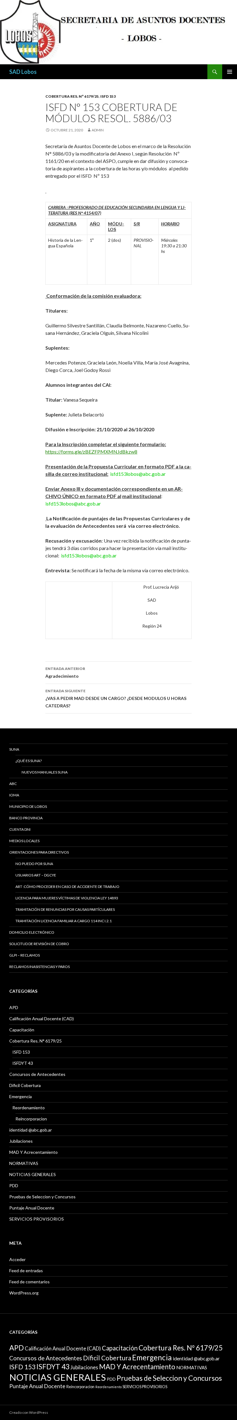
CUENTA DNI (20, 829)
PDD (13, 1185)
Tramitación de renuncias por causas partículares (65, 909)
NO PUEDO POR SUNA (34, 863)
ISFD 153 (108, 96)
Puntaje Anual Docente (31, 1207)
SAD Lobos (23, 71)
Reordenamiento (28, 1107)
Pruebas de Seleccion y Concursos (42, 1196)
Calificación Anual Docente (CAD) (41, 1018)
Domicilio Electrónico (31, 932)
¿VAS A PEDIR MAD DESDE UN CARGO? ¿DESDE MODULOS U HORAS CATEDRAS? (115, 698)
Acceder (17, 1259)
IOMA (14, 795)
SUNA (14, 749)
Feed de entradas (26, 1270)
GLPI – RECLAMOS (24, 955)
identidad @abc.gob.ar (30, 1129)
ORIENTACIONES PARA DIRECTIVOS (39, 852)
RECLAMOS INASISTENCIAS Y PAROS (39, 966)
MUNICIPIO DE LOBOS (28, 806)
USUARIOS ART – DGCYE (35, 875)
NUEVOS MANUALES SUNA (45, 772)
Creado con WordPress (28, 1412)
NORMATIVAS (23, 1163)
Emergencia (20, 1096)
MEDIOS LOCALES (24, 840)
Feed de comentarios (29, 1281)
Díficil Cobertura (25, 1085)
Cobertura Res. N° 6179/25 (72, 96)
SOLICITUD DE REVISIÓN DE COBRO (39, 943)
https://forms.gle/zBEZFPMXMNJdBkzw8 (91, 451)
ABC (13, 783)
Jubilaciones (21, 1141)
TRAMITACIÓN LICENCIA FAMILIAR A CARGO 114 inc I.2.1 (63, 921)
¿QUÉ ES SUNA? (28, 760)
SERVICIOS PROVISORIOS (36, 1219)
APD (13, 1007)
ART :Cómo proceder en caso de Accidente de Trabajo (67, 886)
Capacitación (21, 1029)
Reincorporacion (31, 1118)
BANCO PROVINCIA (26, 818)
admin (98, 130)
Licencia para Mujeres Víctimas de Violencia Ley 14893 (66, 898)
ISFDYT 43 (22, 1063)
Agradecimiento (65, 672)
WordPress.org (24, 1292)
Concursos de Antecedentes (37, 1074)
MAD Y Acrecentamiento (33, 1152)
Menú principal (229, 71)
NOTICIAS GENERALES (32, 1174)
